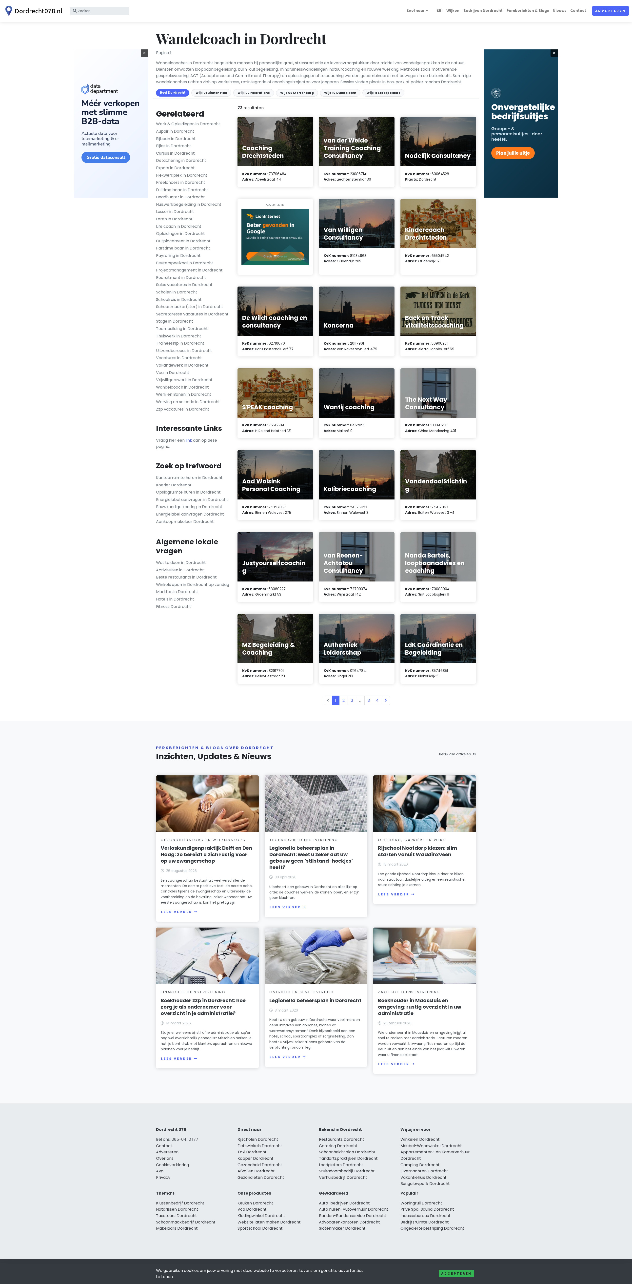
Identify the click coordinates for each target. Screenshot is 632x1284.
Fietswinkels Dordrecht (259, 1146)
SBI (439, 10)
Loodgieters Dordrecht (341, 1165)
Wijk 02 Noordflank (253, 93)
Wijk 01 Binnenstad (211, 93)
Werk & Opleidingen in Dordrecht (188, 124)
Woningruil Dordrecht (421, 1203)
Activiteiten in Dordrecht (180, 570)
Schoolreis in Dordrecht (179, 299)
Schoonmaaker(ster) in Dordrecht (189, 307)
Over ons (165, 1158)
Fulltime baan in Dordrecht (182, 190)
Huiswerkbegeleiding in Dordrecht (188, 204)
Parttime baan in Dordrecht (183, 248)
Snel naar (416, 10)
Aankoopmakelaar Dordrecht (185, 521)
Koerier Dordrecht (174, 485)
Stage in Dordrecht (174, 321)
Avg (159, 1171)
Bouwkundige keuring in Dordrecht (189, 507)
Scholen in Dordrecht (176, 292)
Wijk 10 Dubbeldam (340, 93)
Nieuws (559, 10)
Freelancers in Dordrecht (180, 182)
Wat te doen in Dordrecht (181, 562)
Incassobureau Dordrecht (425, 1216)
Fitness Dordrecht (173, 606)
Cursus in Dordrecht (175, 153)
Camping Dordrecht (420, 1165)
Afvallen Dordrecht (256, 1171)
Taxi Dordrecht (252, 1152)
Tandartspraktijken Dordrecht (348, 1158)
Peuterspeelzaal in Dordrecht (184, 263)
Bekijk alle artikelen (455, 754)
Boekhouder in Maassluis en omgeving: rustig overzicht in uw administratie (419, 1007)
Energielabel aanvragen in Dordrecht (192, 499)
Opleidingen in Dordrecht (180, 233)
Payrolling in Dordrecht (178, 255)
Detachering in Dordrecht (181, 160)
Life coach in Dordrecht (178, 226)
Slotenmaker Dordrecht (342, 1228)
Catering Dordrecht (338, 1146)
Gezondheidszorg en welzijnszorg (203, 839)
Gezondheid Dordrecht (259, 1165)
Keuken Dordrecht (255, 1203)
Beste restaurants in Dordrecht (186, 577)
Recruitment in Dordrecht (181, 277)
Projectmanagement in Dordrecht (189, 270)
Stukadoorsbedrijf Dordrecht (347, 1171)
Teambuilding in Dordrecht (182, 328)
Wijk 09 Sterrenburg (297, 93)
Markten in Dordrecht (177, 592)
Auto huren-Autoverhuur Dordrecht (353, 1209)
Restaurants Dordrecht (341, 1139)
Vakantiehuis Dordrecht (423, 1177)
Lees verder (176, 912)
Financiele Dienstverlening (193, 992)
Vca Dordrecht (252, 1209)
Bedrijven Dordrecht (483, 10)
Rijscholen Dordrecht (257, 1139)
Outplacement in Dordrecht (183, 241)
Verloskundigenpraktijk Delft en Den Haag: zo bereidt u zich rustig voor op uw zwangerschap (206, 854)
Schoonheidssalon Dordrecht (347, 1152)
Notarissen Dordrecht (177, 1209)
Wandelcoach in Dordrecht (182, 387)
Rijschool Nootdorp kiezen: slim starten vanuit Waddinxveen (417, 851)
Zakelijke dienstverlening (409, 992)
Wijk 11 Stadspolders (383, 93)
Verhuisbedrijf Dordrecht (343, 1177)
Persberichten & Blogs (528, 10)
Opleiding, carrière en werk (412, 839)
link (189, 440)
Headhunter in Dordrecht (180, 197)
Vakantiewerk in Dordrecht (182, 365)
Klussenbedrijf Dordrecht (180, 1203)
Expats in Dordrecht (175, 168)
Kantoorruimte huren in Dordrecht (189, 477)
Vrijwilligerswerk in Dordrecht (184, 380)
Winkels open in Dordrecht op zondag (192, 584)
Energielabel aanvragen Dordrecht (190, 514)
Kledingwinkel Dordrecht (261, 1216)
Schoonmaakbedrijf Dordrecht (186, 1222)
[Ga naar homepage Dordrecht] (32, 11)
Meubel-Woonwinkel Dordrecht (431, 1146)
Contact (578, 10)
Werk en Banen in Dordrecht (183, 394)
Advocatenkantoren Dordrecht (349, 1222)
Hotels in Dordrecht (175, 599)
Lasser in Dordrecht (175, 211)
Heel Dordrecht (172, 92)
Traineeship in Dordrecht (180, 343)
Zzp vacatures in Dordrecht (182, 409)
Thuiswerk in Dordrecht (178, 336)
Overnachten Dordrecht (424, 1171)
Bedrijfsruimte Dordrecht (424, 1222)
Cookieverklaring (172, 1165)
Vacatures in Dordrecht (179, 358)
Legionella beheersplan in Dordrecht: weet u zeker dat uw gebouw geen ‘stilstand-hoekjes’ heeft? (311, 858)
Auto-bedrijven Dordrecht (344, 1203)
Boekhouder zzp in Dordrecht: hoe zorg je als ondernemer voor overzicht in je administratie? (203, 1007)
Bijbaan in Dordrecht (176, 139)
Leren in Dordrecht (174, 219)
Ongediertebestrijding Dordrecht (432, 1228)
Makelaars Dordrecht (177, 1228)
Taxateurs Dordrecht (176, 1216)
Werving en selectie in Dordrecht (188, 402)
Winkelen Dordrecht (420, 1139)
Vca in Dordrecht (172, 372)
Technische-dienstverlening (303, 839)
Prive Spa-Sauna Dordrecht (427, 1209)
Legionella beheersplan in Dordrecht (315, 1000)
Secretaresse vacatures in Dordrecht (192, 314)
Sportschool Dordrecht (260, 1228)
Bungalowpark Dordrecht (425, 1183)
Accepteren (456, 1273)
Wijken (452, 10)
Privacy (163, 1177)
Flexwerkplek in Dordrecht (181, 175)
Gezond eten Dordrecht (260, 1177)
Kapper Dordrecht (255, 1158)
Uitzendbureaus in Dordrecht (184, 350)
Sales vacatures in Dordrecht (184, 285)
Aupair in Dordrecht (175, 131)
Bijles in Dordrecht (173, 146)
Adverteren (610, 11)
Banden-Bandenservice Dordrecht (352, 1216)
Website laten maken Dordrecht (269, 1222)
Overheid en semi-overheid (301, 992)
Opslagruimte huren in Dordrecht (188, 492)
